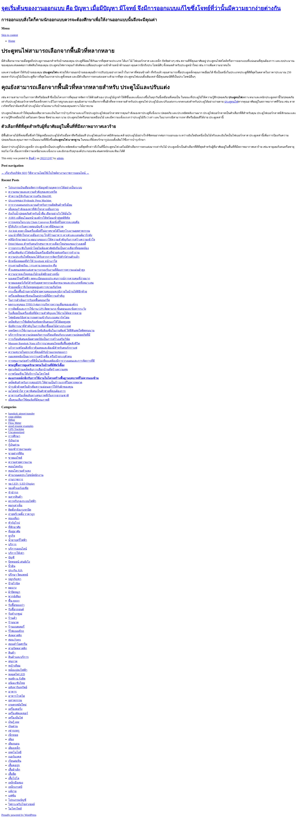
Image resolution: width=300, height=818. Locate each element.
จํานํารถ (13, 492)
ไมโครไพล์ (15, 808)
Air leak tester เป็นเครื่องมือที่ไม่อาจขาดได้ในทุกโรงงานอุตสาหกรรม (49, 230)
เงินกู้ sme (13, 721)
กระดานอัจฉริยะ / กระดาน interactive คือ (32, 265)
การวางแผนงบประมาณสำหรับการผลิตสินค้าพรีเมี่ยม (40, 204)
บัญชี (11, 557)
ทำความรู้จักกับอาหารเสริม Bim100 (30, 196)
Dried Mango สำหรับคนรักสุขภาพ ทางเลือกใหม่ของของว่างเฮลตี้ (47, 243)
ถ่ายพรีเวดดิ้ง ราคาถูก (21, 514)
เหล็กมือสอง (15, 782)
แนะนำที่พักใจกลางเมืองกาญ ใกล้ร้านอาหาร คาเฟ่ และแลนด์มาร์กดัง (50, 235)
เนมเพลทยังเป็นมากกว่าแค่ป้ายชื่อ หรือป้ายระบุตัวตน (40, 356)
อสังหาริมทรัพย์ (17, 687)
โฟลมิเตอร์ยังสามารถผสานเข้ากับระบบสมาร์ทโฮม (38, 317)
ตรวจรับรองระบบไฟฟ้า (22, 501)
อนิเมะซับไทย (16, 682)
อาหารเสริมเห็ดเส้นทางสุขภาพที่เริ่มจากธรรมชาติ (38, 395)
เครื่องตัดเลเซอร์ (18, 713)
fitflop (11, 419)
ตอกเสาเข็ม (15, 505)
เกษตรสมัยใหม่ (17, 704)
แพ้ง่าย (12, 791)
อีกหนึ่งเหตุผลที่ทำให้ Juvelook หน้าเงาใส (32, 261)
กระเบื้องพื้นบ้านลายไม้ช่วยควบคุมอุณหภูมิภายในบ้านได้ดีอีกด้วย (47, 291)
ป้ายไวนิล (14, 583)
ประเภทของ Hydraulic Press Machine (30, 200)
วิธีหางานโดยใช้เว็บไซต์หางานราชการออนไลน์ (58, 172)
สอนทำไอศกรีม (17, 644)
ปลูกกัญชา (14, 579)
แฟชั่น (12, 795)
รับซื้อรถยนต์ (16, 609)
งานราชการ (15, 479)
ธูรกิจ (11, 535)
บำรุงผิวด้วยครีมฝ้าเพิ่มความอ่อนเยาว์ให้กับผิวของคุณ (40, 386)
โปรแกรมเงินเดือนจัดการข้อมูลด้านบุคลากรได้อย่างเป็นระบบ (45, 187)
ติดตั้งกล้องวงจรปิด (19, 509)
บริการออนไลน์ (17, 548)
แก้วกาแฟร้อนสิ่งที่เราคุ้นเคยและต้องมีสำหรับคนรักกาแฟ (42, 347)
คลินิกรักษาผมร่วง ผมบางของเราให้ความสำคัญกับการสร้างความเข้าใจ (51, 239)
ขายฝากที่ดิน (16, 453)
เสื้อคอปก (14, 765)
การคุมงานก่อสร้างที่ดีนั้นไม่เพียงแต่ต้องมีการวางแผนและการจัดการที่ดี (51, 360)
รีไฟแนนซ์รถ (16, 631)
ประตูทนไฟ (231, 101)
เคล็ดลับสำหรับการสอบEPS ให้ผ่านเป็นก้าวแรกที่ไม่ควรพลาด (45, 382)
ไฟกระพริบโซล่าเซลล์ (21, 804)
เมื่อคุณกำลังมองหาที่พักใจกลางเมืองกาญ (33, 209)
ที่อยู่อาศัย (14, 531)
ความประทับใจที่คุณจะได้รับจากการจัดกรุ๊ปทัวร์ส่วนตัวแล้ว (43, 256)
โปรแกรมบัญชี (17, 799)
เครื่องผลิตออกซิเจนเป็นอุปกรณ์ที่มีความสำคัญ (36, 295)
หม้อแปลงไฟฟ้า (17, 670)
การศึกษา (14, 436)
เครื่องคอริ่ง (15, 708)
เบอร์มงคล (14, 756)
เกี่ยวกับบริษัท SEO (14, 172)
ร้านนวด (13, 622)
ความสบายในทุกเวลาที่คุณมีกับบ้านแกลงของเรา (37, 352)
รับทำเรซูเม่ (15, 613)
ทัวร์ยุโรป (14, 522)
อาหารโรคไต (16, 695)
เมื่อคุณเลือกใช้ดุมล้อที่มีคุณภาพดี (28, 399)
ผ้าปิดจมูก (14, 592)
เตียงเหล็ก (14, 747)
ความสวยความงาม (20, 462)
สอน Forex (14, 639)
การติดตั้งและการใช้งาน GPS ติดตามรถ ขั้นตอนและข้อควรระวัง (47, 308)
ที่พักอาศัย (14, 527)
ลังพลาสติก (15, 635)
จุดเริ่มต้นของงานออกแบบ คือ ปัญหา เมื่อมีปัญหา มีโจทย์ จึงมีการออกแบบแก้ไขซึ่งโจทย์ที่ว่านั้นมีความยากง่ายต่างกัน (141, 8)
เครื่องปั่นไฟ (15, 717)
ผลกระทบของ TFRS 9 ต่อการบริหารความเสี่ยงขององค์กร (43, 304)
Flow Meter (14, 422)
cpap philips (15, 416)
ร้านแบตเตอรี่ (16, 626)
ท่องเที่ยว (13, 518)
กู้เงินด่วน (13, 444)
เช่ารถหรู (13, 730)
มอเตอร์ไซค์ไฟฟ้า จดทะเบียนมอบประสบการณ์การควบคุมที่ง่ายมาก (49, 278)
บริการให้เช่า (16, 553)
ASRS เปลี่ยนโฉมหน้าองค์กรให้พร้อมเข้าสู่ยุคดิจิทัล (39, 217)
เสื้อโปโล (13, 778)
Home (11, 40)
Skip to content (9, 35)
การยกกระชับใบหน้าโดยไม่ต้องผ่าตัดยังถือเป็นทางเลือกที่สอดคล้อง (48, 248)
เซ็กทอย (13, 734)
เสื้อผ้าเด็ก (14, 769)
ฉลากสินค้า (15, 496)
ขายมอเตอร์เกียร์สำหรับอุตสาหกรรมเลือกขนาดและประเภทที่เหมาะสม (51, 282)
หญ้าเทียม (14, 665)
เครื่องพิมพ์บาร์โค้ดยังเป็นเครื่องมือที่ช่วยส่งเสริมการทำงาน (44, 252)
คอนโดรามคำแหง (19, 470)
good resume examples (20, 426)
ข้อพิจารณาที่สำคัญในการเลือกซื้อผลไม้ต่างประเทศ (39, 326)
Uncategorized (16, 432)
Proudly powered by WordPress (18, 814)
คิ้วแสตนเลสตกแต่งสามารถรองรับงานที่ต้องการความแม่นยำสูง (46, 269)
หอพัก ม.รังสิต (16, 678)
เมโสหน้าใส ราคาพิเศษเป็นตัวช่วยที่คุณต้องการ (37, 391)
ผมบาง (12, 587)
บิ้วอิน (11, 566)
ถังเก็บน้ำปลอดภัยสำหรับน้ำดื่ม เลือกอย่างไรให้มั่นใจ (39, 213)
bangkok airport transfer (21, 413)
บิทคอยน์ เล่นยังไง (19, 561)
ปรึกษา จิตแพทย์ (18, 574)
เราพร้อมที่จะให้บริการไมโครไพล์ (28, 373)
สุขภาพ (12, 661)
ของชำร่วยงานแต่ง (19, 449)
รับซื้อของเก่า (16, 605)
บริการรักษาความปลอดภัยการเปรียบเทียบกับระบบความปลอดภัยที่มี (49, 334)
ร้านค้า (12, 618)
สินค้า (32, 158)
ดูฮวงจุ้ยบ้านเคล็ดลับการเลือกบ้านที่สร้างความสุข (38, 369)
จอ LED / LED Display (21, 483)
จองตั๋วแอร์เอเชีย (18, 488)
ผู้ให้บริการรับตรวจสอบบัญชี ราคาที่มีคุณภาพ (35, 226)
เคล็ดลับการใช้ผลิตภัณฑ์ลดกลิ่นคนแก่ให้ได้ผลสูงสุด (39, 321)
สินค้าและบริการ (18, 657)
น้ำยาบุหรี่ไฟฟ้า (17, 540)
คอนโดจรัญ (15, 466)
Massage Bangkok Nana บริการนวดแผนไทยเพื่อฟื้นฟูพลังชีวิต (44, 343)
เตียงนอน (13, 743)
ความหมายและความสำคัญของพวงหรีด (32, 191)
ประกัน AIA (15, 570)
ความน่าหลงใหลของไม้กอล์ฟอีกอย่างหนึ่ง (33, 274)
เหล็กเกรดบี (15, 786)
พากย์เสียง (14, 596)
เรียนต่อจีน (14, 760)
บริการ (12, 544)
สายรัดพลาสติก (17, 648)
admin (60, 158)
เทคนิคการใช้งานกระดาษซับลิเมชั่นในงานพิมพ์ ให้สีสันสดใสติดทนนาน (51, 330)
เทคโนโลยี (14, 752)
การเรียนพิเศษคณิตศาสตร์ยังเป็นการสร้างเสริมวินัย (39, 339)
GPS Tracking (16, 429)
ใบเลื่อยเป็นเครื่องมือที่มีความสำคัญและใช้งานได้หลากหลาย (44, 313)
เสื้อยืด (12, 773)
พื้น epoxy (14, 600)
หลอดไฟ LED (16, 674)
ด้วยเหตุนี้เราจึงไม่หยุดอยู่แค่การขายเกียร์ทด (34, 287)
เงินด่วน (13, 726)
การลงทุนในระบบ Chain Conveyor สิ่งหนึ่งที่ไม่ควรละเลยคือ (43, 222)
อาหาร (12, 691)
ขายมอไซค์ (15, 457)
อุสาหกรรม (15, 700)
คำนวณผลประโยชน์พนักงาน (25, 475)
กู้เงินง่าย (13, 440)
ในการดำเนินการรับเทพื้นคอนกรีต (29, 300)
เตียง (11, 739)
